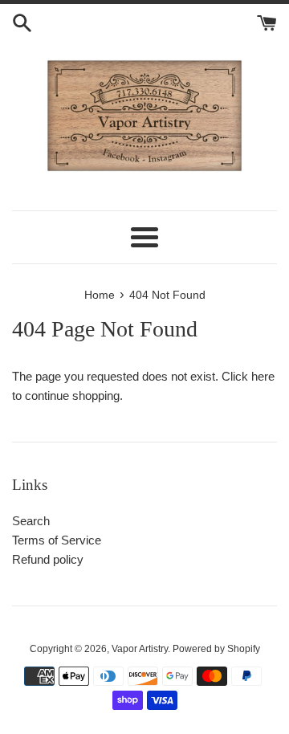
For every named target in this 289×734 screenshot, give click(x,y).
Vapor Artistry (140, 648)
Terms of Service (56, 540)
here (263, 376)
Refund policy (47, 559)
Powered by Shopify (216, 648)
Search (31, 521)
